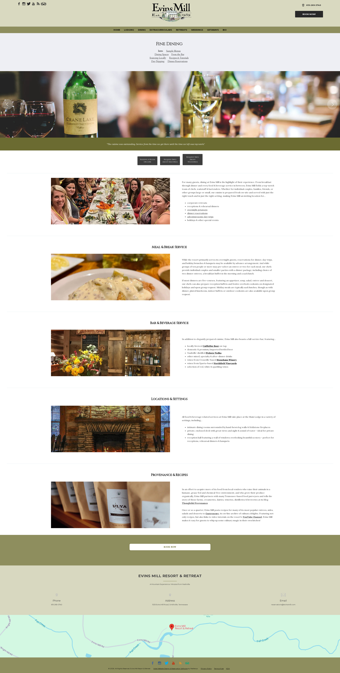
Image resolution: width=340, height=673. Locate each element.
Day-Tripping (157, 61)
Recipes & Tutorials (179, 57)
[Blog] (38, 3)
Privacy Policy (206, 669)
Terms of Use (219, 669)
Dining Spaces (162, 54)
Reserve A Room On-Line (147, 160)
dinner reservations (197, 213)
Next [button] (332, 104)
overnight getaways (197, 209)
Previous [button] (8, 104)
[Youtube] (33, 3)
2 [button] (166, 133)
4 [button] (174, 133)
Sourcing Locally (158, 57)
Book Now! (309, 14)
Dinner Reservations (178, 61)
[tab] (162, 133)
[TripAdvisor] (43, 3)
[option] (170, 104)
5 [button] (178, 133)
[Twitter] (29, 3)
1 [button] (162, 133)
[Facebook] (19, 3)
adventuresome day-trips (200, 216)
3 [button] (170, 133)
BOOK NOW (170, 547)
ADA (228, 669)
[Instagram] (24, 3)
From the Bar (177, 54)
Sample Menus (173, 50)
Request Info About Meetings (170, 160)
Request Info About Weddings (192, 159)
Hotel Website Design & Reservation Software (170, 669)
